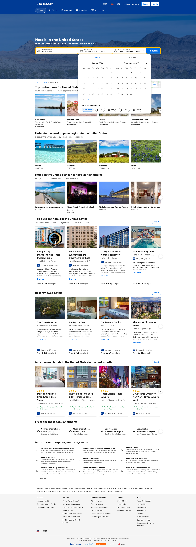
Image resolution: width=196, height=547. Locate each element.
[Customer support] (118, 4)
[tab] (97, 57)
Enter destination (47, 49)
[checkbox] (111, 72)
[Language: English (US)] (112, 4)
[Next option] (161, 111)
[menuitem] (40, 10)
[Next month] (146, 63)
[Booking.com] (45, 4)
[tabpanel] (114, 87)
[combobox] (57, 51)
